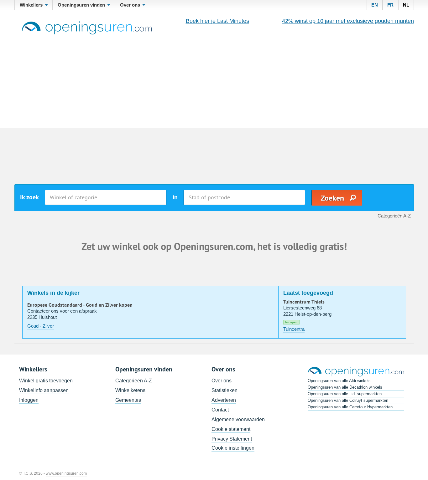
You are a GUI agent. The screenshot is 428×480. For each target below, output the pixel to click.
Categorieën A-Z (394, 215)
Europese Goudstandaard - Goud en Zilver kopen (80, 305)
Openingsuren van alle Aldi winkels (339, 380)
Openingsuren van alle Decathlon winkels (345, 387)
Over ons (221, 380)
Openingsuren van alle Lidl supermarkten (345, 393)
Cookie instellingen (232, 448)
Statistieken (224, 390)
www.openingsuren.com (66, 473)
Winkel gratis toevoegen (46, 380)
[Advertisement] (214, 81)
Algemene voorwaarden (238, 419)
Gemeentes (128, 400)
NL (406, 5)
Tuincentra (294, 329)
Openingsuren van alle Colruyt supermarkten (348, 400)
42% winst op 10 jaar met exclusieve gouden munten (348, 21)
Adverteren (223, 400)
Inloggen (29, 400)
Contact (220, 409)
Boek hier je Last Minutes (217, 21)
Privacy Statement (231, 439)
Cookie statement (230, 429)
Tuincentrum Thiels (304, 302)
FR (390, 5)
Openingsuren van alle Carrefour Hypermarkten (350, 407)
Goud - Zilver (40, 326)
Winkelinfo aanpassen (44, 390)
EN (374, 5)
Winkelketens (130, 390)
